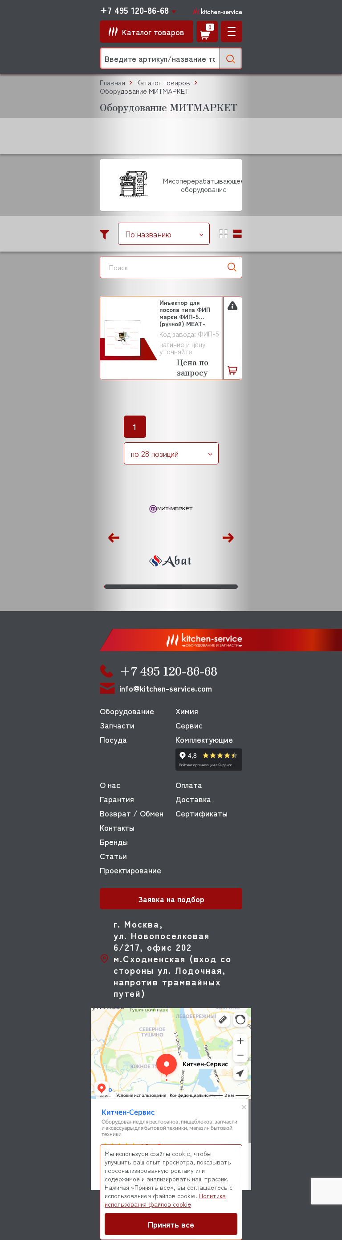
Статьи (113, 855)
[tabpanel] (171, 535)
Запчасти (117, 725)
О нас (110, 784)
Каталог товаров (163, 82)
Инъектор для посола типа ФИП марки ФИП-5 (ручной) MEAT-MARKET (185, 313)
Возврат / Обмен (131, 813)
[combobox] (164, 234)
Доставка (193, 799)
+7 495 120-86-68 (134, 10)
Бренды (114, 841)
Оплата (188, 784)
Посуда (113, 739)
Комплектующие (204, 739)
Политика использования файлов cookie (165, 1199)
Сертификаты (201, 813)
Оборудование (127, 711)
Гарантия (117, 799)
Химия (186, 711)
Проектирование (130, 870)
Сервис (189, 725)
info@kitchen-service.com (165, 688)
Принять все (171, 1224)
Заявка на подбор (171, 898)
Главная (112, 82)
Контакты (117, 827)
